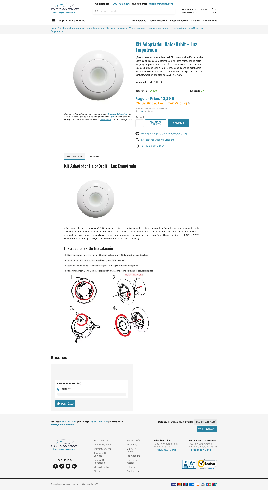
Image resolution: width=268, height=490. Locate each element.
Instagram (74, 466)
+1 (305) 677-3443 (165, 450)
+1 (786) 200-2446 (98, 421)
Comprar (178, 123)
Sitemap (98, 471)
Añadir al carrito (155, 123)
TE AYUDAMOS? (206, 429)
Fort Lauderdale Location (202, 440)
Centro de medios (132, 461)
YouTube (68, 466)
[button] (188, 103)
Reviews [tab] (94, 156)
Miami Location (162, 440)
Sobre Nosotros (158, 20)
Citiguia (195, 20)
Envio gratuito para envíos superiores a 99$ (164, 133)
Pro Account (133, 455)
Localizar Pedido (179, 20)
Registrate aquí (205, 421)
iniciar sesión (105, 119)
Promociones (139, 20)
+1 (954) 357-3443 (200, 450)
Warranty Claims (102, 448)
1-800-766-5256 (120, 3)
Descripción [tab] (74, 156)
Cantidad (139, 117)
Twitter (61, 466)
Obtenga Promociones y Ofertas (175, 421)
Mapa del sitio (101, 467)
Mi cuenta (132, 444)
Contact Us (133, 471)
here (142, 111)
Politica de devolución (152, 145)
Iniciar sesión (133, 440)
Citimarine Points (132, 450)
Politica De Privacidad (99, 461)
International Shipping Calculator (158, 139)
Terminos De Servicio (100, 454)
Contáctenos (210, 20)
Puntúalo (65, 403)
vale (112, 117)
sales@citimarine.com (161, 3)
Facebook (55, 466)
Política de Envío (103, 444)
